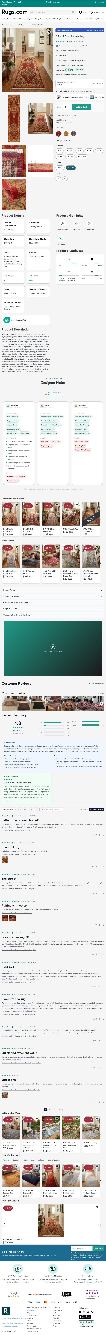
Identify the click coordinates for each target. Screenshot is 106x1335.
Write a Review (97, 809)
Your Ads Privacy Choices (12, 1323)
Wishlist (97, 12)
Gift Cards (30, 1310)
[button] (49, 32)
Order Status (99, 2)
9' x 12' (60, 157)
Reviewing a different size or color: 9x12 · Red (16, 830)
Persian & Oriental (13, 19)
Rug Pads (60, 19)
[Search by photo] (32, 12)
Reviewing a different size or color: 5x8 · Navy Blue (18, 1014)
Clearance (100, 19)
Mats (65, 19)
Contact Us (56, 1307)
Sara (28, 25)
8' (65, 179)
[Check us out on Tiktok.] (88, 1312)
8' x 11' (99, 151)
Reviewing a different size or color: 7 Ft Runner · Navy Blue (23, 797)
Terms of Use (7, 1318)
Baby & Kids (53, 19)
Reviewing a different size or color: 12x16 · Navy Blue (19, 1036)
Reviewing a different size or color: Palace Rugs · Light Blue (21, 1063)
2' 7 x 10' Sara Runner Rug (12, 1239)
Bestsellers (30, 1323)
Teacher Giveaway (33, 1331)
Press (55, 1326)
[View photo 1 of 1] (5, 859)
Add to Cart (81, 107)
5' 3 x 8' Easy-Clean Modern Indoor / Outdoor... (30, 1145)
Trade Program (32, 1326)
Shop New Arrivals (53, 2)
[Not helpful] (103, 835)
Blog (28, 1313)
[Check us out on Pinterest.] (92, 1312)
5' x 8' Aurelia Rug (90, 1143)
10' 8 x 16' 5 (82, 157)
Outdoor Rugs (44, 19)
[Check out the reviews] (86, 1324)
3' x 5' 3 (69, 151)
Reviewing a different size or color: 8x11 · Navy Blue (18, 889)
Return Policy (57, 1321)
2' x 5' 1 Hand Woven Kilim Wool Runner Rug (70, 573)
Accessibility (57, 1323)
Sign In (85, 12)
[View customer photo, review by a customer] (9, 703)
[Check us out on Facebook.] (80, 1312)
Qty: (59, 107)
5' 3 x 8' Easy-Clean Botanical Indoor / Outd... (70, 1145)
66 (60, 1110)
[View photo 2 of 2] (12, 918)
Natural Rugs (34, 19)
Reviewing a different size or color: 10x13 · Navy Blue (19, 950)
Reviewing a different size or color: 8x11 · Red (16, 982)
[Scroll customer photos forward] (102, 704)
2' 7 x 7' (60, 168)
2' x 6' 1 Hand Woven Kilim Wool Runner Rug (90, 573)
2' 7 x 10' (71, 168)
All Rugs (4, 19)
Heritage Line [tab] (29, 1160)
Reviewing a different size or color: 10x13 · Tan (17, 913)
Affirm (29, 1321)
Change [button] (70, 122)
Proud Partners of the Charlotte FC (39, 1307)
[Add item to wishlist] (16, 504)
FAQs (54, 1313)
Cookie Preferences (10, 1326)
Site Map (30, 1318)
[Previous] (4, 519)
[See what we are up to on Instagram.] (84, 1312)
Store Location (32, 1315)
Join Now (98, 1248)
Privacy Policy (77, 1255)
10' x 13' (70, 157)
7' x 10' (89, 151)
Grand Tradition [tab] (54, 1160)
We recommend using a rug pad (81, 91)
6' (58, 179)
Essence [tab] (16, 1160)
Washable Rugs (25, 19)
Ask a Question (63, 115)
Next (65, 1110)
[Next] (100, 519)
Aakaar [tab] (41, 1160)
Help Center (57, 1315)
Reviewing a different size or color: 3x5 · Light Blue (18, 854)
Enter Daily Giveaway (34, 1329)
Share (76, 115)
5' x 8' (79, 151)
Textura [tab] (6, 1160)
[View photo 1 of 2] (5, 918)
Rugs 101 (56, 1318)
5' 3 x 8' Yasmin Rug (70, 529)
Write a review (78, 41)
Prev (40, 1110)
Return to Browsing (9, 25)
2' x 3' (59, 151)
